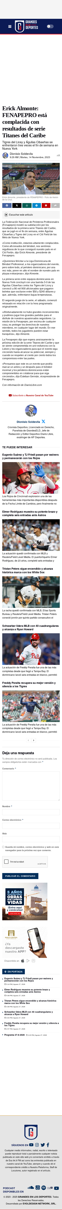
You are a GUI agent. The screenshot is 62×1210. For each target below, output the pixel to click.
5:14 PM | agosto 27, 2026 (15, 984)
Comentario (9, 768)
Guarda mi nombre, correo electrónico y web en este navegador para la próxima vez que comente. (32, 848)
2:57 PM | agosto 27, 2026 (15, 1029)
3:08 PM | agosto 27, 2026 (15, 1007)
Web (4, 833)
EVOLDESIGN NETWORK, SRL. (39, 1203)
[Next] (33, 740)
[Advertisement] (31, 68)
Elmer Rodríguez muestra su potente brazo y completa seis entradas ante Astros (29, 513)
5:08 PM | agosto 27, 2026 (15, 995)
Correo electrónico (12, 819)
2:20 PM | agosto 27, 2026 (37, 1035)
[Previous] (28, 740)
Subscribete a (32, 395)
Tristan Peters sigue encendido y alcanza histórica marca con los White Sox (27, 570)
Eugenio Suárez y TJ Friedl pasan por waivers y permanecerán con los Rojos (30, 456)
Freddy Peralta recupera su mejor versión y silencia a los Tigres (29, 684)
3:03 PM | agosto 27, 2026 (15, 1018)
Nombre (7, 806)
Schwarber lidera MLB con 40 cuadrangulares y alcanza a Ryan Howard (30, 627)
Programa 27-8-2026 (14, 1034)
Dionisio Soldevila (21, 153)
